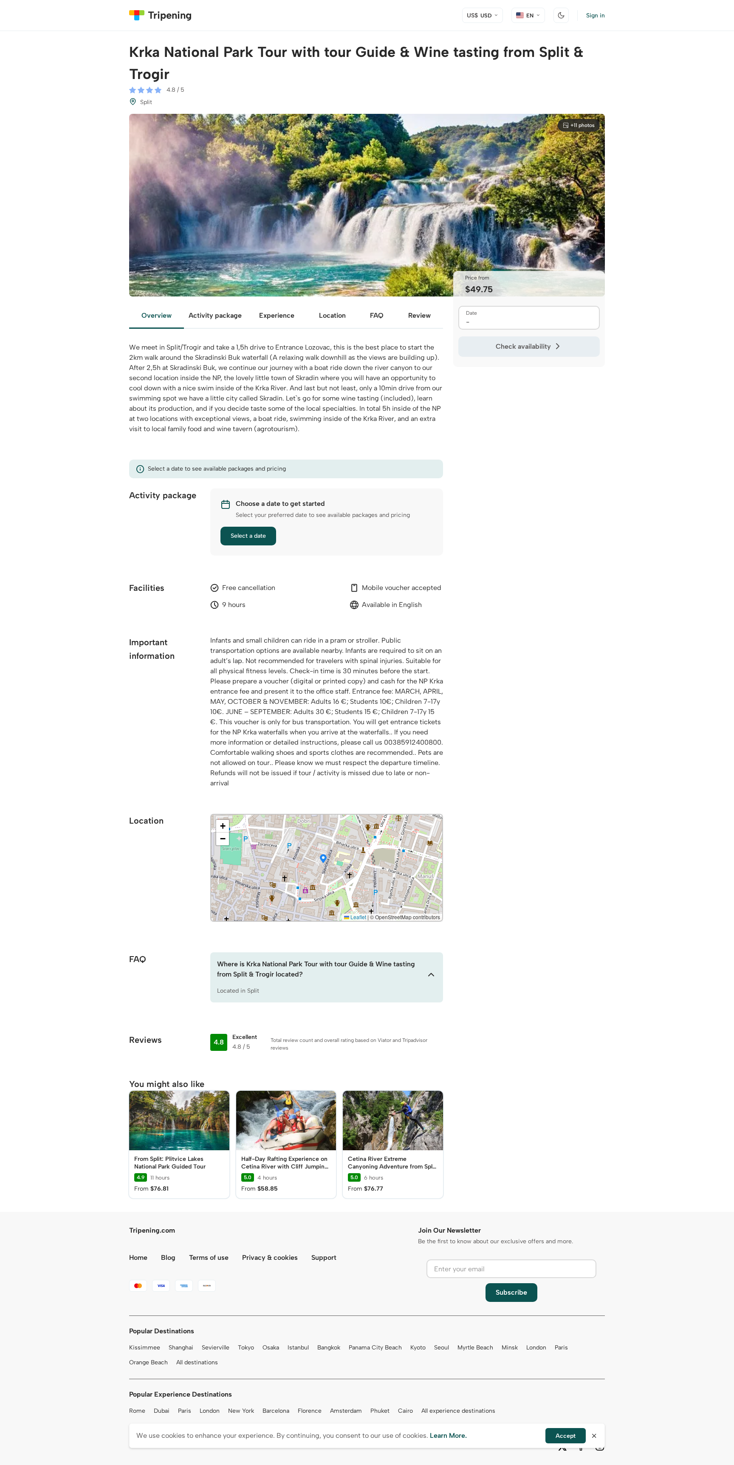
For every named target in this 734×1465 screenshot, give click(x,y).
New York (241, 1410)
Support (323, 1257)
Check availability (523, 346)
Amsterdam (346, 1410)
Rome (137, 1410)
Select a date (248, 535)
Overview (156, 315)
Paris (561, 1347)
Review (419, 315)
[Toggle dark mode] (561, 15)
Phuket (380, 1410)
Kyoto (418, 1347)
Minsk (510, 1347)
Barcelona (276, 1410)
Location (332, 315)
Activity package (215, 315)
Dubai (161, 1410)
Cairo (405, 1410)
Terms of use (209, 1257)
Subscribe (511, 1292)
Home (138, 1257)
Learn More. (448, 1435)
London (536, 1347)
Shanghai (181, 1347)
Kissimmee (144, 1347)
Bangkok (328, 1347)
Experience (276, 315)
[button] (323, 859)
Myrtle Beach (475, 1347)
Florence (310, 1410)
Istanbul (298, 1347)
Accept (566, 1436)
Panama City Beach (375, 1347)
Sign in (595, 15)
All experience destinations (458, 1410)
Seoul (441, 1347)
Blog (168, 1257)
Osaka (271, 1347)
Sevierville (215, 1347)
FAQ (377, 315)
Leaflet (357, 916)
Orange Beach (148, 1362)
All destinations (197, 1362)
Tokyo (246, 1347)
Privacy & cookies (270, 1257)
